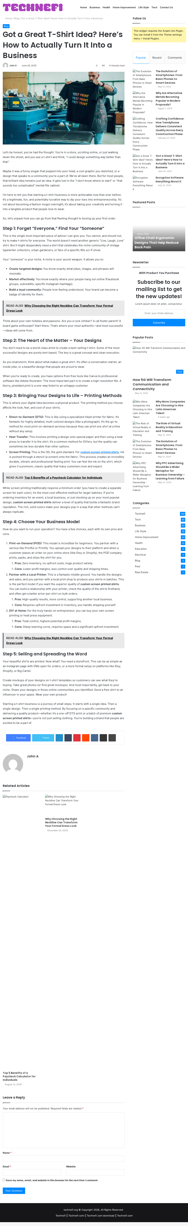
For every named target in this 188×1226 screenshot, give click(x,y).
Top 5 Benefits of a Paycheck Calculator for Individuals (19, 1076)
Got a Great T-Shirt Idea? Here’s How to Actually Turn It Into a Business (170, 161)
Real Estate (141, 572)
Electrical (140, 554)
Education (141, 548)
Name (7, 1152)
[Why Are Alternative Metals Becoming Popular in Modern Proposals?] (143, 102)
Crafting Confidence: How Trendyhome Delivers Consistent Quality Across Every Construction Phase (170, 126)
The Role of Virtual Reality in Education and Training (169, 427)
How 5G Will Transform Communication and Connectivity (152, 384)
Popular (141, 57)
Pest (137, 566)
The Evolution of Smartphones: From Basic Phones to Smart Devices (169, 77)
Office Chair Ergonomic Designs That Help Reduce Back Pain (157, 242)
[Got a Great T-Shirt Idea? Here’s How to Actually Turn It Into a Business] (143, 163)
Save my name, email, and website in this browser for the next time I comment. (52, 1180)
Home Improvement (124, 7)
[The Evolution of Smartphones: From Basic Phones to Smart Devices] (143, 79)
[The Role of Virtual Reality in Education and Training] (143, 429)
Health (106, 7)
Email (7, 1166)
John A (13, 65)
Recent (157, 57)
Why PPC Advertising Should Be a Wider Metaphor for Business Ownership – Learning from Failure (170, 470)
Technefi (140, 513)
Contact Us (166, 7)
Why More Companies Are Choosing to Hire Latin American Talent (170, 407)
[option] (159, 231)
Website (71, 1166)
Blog (16, 18)
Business (95, 7)
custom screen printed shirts (99, 452)
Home (83, 7)
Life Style (143, 7)
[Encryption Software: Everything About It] (143, 183)
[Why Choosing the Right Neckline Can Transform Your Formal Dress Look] (63, 805)
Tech (154, 7)
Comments (175, 57)
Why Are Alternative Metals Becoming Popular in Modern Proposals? (169, 98)
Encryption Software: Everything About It (170, 179)
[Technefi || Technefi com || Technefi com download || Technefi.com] (33, 7)
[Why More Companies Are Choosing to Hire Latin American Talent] (143, 409)
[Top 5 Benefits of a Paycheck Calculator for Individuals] (21, 932)
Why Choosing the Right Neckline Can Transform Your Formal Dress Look (61, 822)
